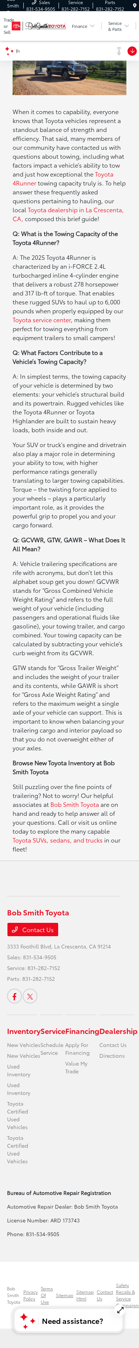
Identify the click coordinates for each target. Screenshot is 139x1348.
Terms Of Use (47, 1295)
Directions (112, 1055)
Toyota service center (42, 319)
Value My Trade (76, 1067)
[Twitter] (30, 996)
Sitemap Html (85, 1295)
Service (52, 1030)
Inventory (23, 1030)
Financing (82, 1030)
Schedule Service (51, 1048)
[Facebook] (14, 996)
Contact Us (37, 929)
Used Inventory (18, 1070)
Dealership (118, 1030)
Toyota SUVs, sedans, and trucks (58, 839)
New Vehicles (23, 1044)
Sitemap (64, 1295)
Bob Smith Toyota (74, 804)
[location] (134, 5)
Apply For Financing (77, 1048)
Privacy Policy (30, 1295)
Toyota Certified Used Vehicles (17, 1115)
